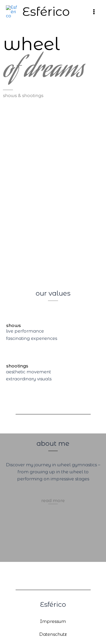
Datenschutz (53, 634)
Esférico (46, 11)
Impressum (53, 621)
